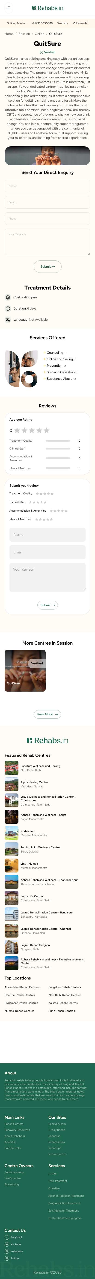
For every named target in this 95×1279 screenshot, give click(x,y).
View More (45, 714)
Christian (54, 1188)
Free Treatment (57, 1180)
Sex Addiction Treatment (63, 1210)
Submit (45, 267)
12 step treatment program (64, 1218)
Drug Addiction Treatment (64, 1203)
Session (24, 34)
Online (39, 34)
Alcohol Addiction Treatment (66, 1195)
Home (9, 34)
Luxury (52, 1173)
